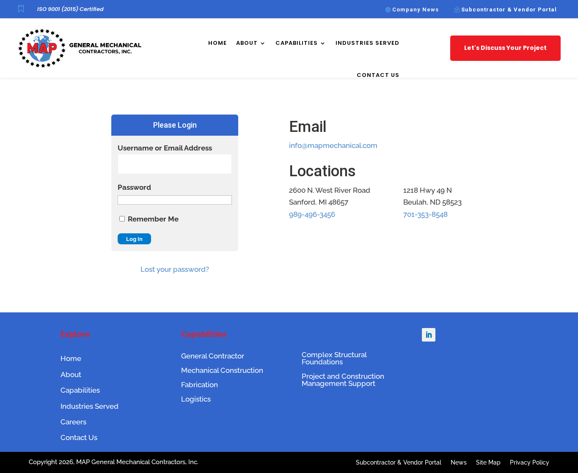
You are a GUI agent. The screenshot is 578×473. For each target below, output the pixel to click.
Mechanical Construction (222, 370)
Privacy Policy (529, 462)
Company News (415, 9)
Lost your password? (174, 269)
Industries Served (367, 43)
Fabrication (199, 384)
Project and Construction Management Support (343, 380)
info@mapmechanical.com (333, 145)
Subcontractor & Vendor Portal (509, 9)
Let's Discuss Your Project (505, 48)
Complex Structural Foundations (334, 358)
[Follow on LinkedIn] (428, 335)
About (247, 43)
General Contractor (212, 356)
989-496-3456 (312, 214)
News (459, 462)
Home (217, 43)
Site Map (488, 462)
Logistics (196, 399)
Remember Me (152, 219)
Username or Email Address (165, 148)
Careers (73, 422)
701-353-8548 (425, 214)
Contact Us (378, 75)
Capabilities (296, 43)
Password (134, 187)
